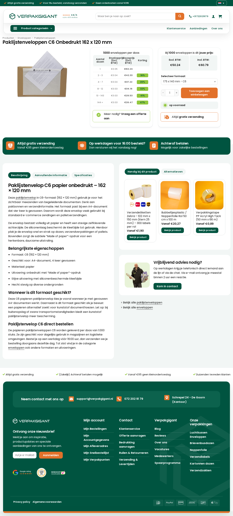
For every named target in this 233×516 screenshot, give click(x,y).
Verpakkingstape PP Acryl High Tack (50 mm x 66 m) (208, 216)
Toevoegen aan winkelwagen (199, 92)
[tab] (142, 172)
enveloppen (16, 348)
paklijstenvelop (26, 198)
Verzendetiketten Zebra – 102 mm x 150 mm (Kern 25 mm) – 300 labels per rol (139, 220)
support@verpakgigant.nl (95, 399)
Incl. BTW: (203, 60)
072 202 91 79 (133, 399)
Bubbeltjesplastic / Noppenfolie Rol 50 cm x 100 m (174, 216)
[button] (213, 16)
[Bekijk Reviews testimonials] (22, 472)
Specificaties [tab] (83, 175)
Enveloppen (24, 37)
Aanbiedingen (198, 28)
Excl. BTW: (175, 60)
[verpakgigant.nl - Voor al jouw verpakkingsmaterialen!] (33, 16)
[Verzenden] (179, 16)
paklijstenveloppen (149, 302)
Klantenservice (176, 28)
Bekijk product (138, 237)
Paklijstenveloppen (44, 37)
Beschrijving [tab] (19, 175)
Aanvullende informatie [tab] (51, 175)
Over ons (217, 28)
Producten (8, 37)
